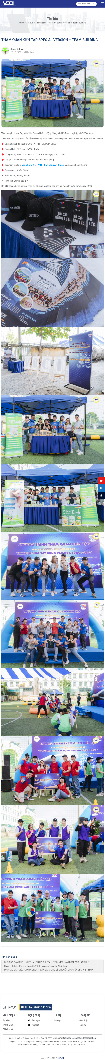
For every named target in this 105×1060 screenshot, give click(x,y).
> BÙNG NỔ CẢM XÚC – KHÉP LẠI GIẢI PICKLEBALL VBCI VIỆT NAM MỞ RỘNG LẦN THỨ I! (46, 962)
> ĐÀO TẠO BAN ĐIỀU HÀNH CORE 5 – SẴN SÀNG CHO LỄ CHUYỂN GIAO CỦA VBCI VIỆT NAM (48, 969)
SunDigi (61, 1058)
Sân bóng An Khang (54, 165)
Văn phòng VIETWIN (32, 165)
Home (21, 22)
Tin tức (30, 22)
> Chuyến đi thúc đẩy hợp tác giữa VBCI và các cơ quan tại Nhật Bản (35, 966)
